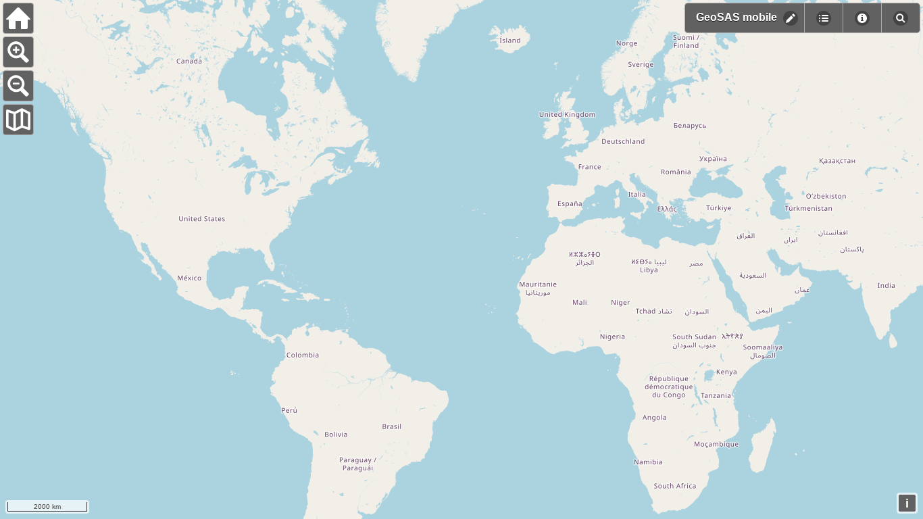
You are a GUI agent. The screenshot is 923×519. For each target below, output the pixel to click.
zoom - (18, 85)
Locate (900, 18)
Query (862, 18)
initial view (18, 18)
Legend (823, 18)
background (18, 119)
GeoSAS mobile (736, 17)
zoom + (18, 52)
